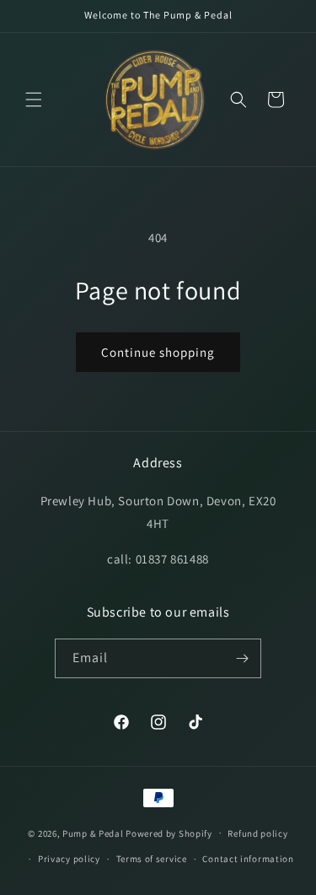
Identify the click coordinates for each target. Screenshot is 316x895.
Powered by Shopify (169, 832)
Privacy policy (69, 859)
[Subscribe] (241, 658)
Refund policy (257, 833)
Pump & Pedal (92, 832)
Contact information (247, 859)
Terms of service (151, 859)
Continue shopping (158, 352)
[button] (33, 99)
